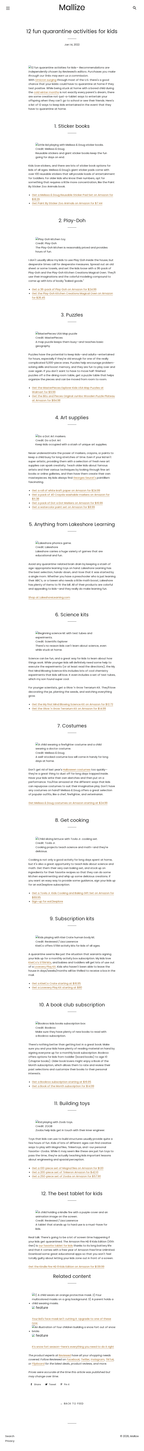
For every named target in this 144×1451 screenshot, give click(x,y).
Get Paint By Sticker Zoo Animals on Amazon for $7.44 (67, 203)
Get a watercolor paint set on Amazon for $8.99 (63, 507)
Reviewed (65, 1355)
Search (9, 1436)
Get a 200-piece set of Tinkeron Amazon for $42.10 (65, 1172)
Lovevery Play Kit (45, 966)
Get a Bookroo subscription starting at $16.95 (61, 1082)
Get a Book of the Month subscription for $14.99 (63, 1086)
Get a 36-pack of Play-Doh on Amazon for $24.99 (64, 289)
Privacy (9, 1441)
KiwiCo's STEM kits (39, 962)
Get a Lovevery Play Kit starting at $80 (57, 987)
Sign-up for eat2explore (47, 901)
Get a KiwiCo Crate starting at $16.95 (56, 983)
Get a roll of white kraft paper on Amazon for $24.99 (66, 490)
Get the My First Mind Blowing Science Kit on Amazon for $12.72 (72, 704)
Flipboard (38, 1363)
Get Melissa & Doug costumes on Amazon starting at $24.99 (67, 803)
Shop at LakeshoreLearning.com (49, 597)
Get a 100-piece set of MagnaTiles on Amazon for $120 (67, 1168)
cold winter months (46, 92)
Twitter (85, 1359)
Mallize (134, 1436)
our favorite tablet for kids (56, 1245)
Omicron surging (45, 80)
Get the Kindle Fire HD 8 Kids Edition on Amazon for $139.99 (66, 1266)
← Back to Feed (72, 1403)
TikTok (110, 1359)
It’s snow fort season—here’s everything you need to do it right (73, 1346)
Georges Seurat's (84, 478)
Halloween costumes (76, 769)
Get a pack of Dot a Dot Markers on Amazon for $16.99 (67, 503)
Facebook (73, 1359)
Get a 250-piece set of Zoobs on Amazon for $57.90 (66, 1176)
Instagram (97, 1359)
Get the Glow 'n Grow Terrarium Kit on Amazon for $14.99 (69, 708)
